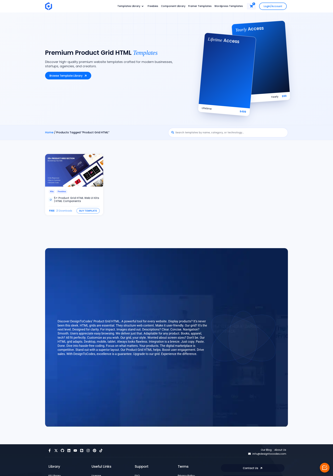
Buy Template (88, 210)
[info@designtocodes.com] (249, 453)
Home (49, 132)
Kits (52, 191)
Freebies (62, 191)
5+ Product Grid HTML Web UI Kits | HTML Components (76, 199)
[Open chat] (325, 468)
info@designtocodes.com (269, 454)
